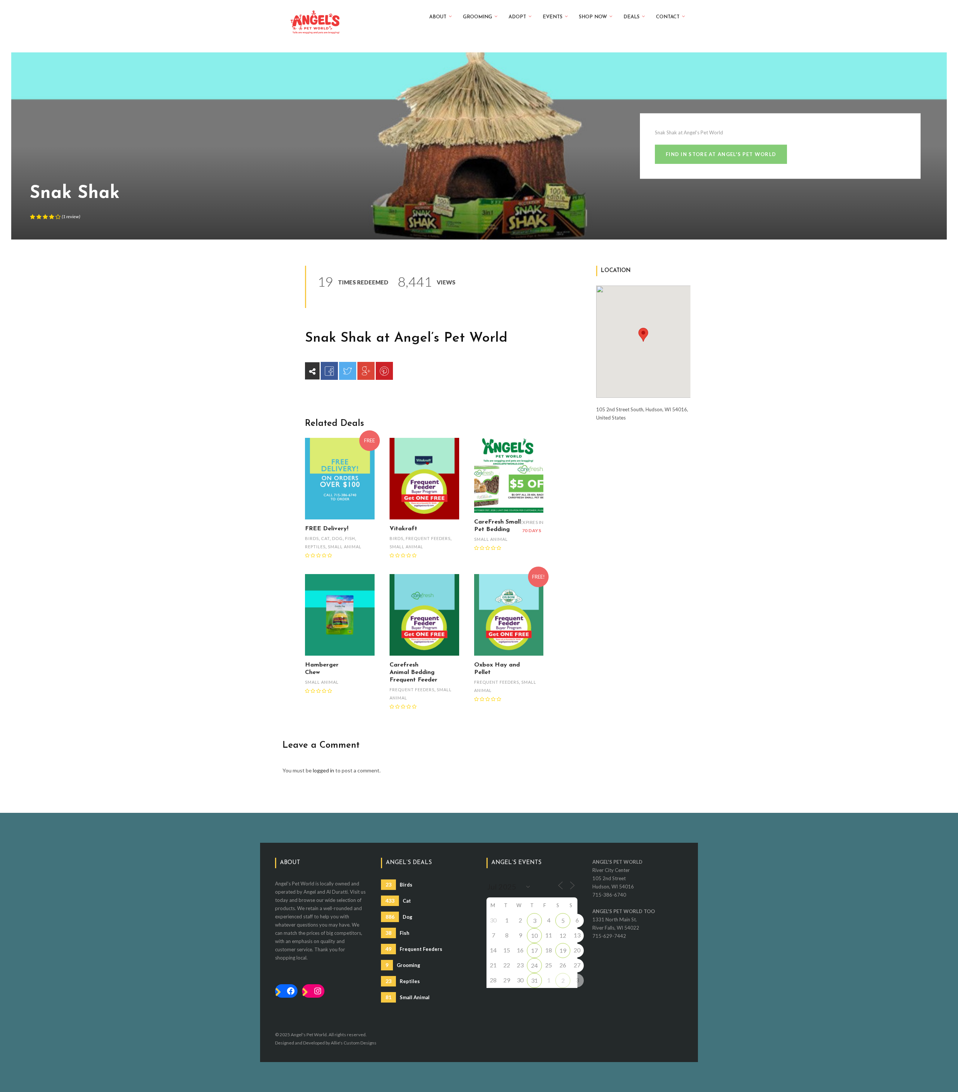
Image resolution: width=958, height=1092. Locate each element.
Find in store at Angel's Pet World (721, 154)
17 (534, 950)
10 (534, 935)
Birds (312, 538)
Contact (668, 17)
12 (562, 935)
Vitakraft (403, 529)
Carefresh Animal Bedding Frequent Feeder (413, 672)
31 (534, 980)
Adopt (517, 17)
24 (534, 965)
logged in (323, 770)
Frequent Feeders (428, 538)
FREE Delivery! (326, 529)
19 (562, 950)
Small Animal (344, 546)
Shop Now (593, 17)
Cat (325, 538)
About (437, 17)
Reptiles (315, 546)
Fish (350, 538)
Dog (337, 538)
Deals (631, 17)
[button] (643, 335)
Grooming (477, 17)
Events (552, 17)
